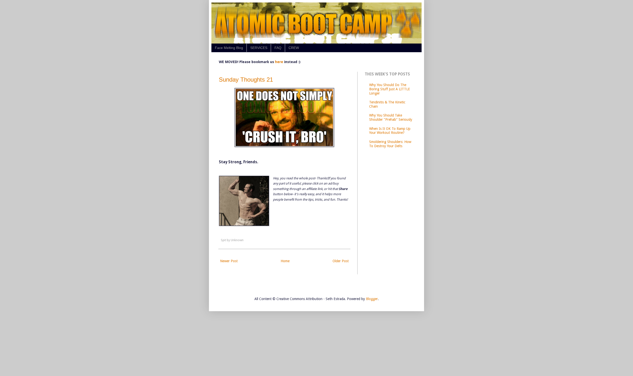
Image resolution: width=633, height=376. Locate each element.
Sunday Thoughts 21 (246, 79)
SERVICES (258, 48)
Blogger (372, 299)
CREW (294, 48)
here (279, 62)
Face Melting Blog (229, 48)
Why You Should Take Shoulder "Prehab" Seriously (390, 117)
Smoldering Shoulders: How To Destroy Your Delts (390, 144)
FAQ (277, 48)
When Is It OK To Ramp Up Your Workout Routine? (389, 131)
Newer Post (229, 261)
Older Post (341, 261)
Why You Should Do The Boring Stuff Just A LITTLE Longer (389, 89)
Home (285, 261)
